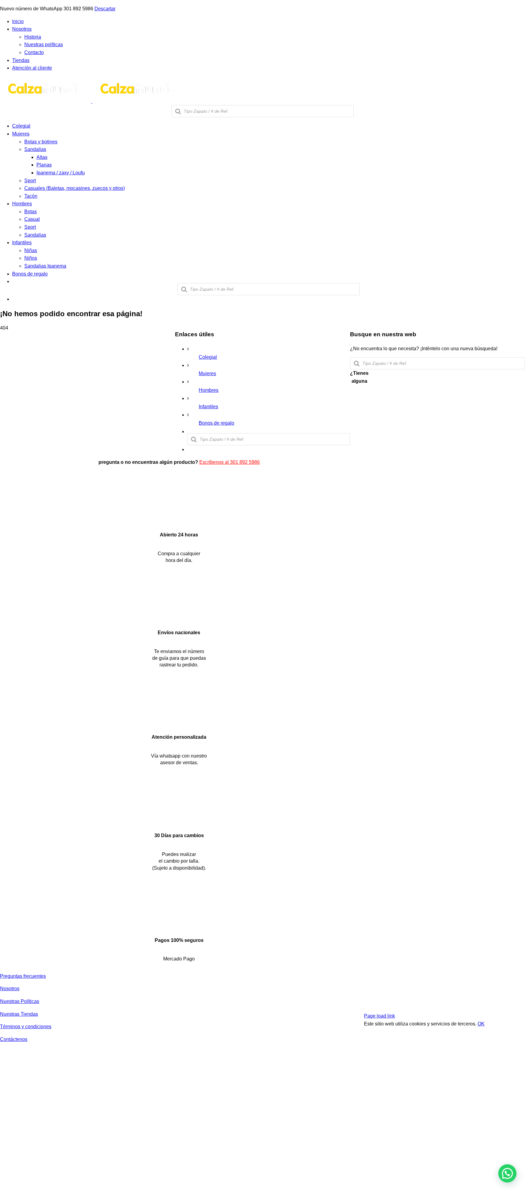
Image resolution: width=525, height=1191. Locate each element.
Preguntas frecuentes (23, 976)
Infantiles (208, 406)
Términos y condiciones (25, 1026)
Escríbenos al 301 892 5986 (229, 462)
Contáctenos (13, 1039)
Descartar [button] (104, 8)
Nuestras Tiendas (19, 1014)
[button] (507, 1173)
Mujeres (207, 373)
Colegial (208, 357)
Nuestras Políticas (19, 1001)
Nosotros (9, 988)
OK (481, 1023)
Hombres (208, 390)
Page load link (379, 1015)
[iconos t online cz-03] (179, 722)
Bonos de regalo (216, 423)
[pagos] (462, 1002)
